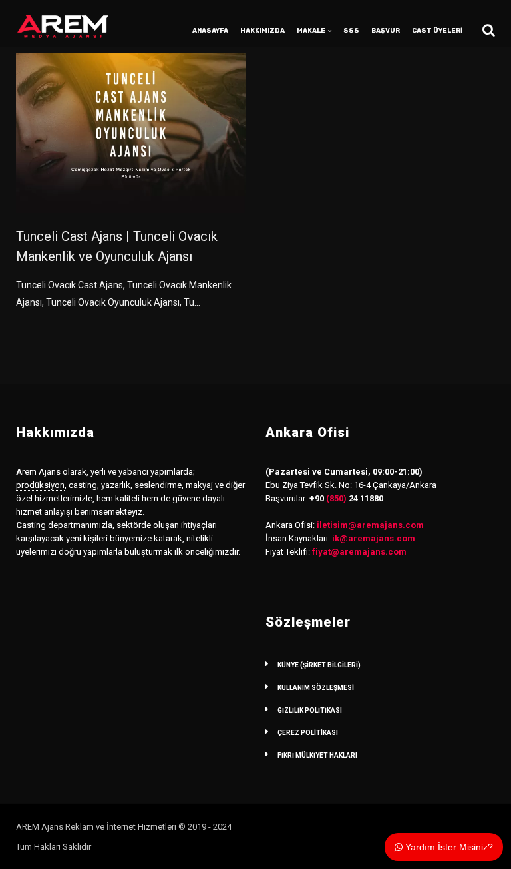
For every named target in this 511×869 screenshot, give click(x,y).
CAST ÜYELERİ (437, 31)
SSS (351, 31)
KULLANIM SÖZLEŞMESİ (315, 687)
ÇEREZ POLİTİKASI (307, 732)
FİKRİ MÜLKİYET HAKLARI (317, 755)
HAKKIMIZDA (262, 31)
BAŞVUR (385, 31)
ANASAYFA (210, 31)
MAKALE (311, 31)
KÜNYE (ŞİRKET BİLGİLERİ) (319, 665)
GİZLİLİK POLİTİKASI (309, 710)
